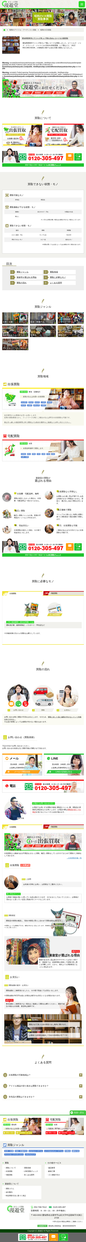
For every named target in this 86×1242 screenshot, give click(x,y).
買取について (11, 1168)
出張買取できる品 (25, 1133)
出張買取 (13, 593)
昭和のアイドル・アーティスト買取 (22, 30)
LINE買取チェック (54, 165)
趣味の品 (75, 1151)
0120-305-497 (59, 1207)
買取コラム (10, 1188)
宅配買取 (54, 593)
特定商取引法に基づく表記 (16, 1196)
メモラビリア (30, 1154)
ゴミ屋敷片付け (54, 1175)
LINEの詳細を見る (64, 772)
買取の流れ (10, 1133)
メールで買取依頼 (22, 772)
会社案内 (9, 1192)
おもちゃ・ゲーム (35, 1151)
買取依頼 (27, 1168)
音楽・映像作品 (21, 1151)
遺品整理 (51, 1168)
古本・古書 (9, 1151)
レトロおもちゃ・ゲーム (54, 1151)
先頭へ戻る (79, 1112)
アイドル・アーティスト (14, 1154)
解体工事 (51, 1171)
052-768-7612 (40, 1207)
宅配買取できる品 (67, 1133)
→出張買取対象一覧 (74, 858)
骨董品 (67, 1151)
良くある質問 (29, 1175)
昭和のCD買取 (45, 30)
